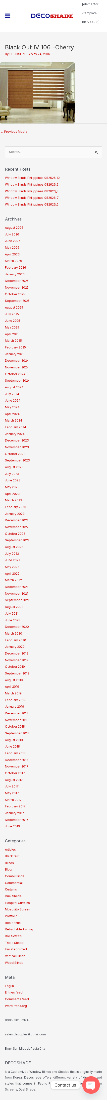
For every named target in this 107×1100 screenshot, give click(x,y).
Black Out (12, 856)
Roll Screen (13, 936)
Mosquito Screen (17, 909)
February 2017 (15, 806)
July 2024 (12, 394)
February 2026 (15, 267)
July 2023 (12, 474)
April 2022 (12, 573)
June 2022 (12, 560)
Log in (9, 986)
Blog (8, 869)
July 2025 (12, 314)
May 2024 (12, 407)
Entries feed (14, 992)
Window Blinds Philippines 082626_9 (31, 184)
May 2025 (12, 327)
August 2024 (14, 387)
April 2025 (12, 334)
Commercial (14, 883)
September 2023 (17, 460)
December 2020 (17, 627)
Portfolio (11, 916)
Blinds (9, 863)
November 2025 (17, 287)
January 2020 (15, 647)
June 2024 (12, 400)
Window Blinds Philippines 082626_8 (31, 191)
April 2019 (12, 686)
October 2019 (15, 666)
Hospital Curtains (17, 903)
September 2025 (17, 301)
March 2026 (13, 261)
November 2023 (17, 447)
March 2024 (13, 420)
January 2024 (15, 434)
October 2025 (15, 294)
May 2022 (12, 567)
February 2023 (15, 507)
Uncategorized (16, 949)
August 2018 (14, 740)
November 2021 (16, 593)
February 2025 (15, 347)
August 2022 (14, 547)
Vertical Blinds (15, 956)
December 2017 (16, 760)
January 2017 (14, 813)
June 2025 (12, 321)
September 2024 (17, 380)
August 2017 (14, 780)
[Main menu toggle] (7, 16)
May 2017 (12, 793)
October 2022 (15, 534)
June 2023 (12, 480)
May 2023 (12, 487)
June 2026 (12, 241)
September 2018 (17, 733)
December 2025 (17, 281)
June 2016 (12, 826)
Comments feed (17, 999)
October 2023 (15, 454)
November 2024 (17, 367)
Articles (10, 849)
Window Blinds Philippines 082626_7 (32, 198)
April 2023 (12, 494)
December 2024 (17, 360)
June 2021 (12, 620)
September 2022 (17, 540)
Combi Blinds (14, 876)
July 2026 (12, 234)
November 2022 (17, 527)
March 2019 (13, 693)
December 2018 (16, 713)
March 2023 (13, 500)
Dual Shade (13, 896)
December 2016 (16, 820)
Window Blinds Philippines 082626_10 (32, 178)
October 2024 (15, 374)
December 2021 (16, 587)
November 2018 (16, 720)
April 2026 (12, 254)
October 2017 (15, 773)
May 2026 (12, 247)
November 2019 (16, 660)
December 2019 (16, 653)
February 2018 (15, 753)
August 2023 (14, 467)
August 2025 (14, 307)
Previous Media (13, 131)
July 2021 (11, 613)
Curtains (11, 889)
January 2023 (15, 514)
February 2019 (15, 700)
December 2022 (17, 520)
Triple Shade (14, 943)
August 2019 (14, 680)
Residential (13, 923)
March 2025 (13, 340)
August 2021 (14, 607)
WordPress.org (16, 1006)
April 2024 (12, 414)
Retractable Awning (19, 929)
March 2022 (13, 580)
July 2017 (12, 786)
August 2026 (14, 227)
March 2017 (13, 800)
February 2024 (15, 427)
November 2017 (16, 766)
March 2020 (13, 633)
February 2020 (15, 640)
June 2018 (12, 746)
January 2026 (15, 274)
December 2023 (17, 440)
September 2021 (17, 600)
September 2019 (17, 673)
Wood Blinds (14, 963)
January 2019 (14, 706)
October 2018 (15, 726)
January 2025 (14, 354)
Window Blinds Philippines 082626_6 (31, 204)
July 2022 (12, 553)
